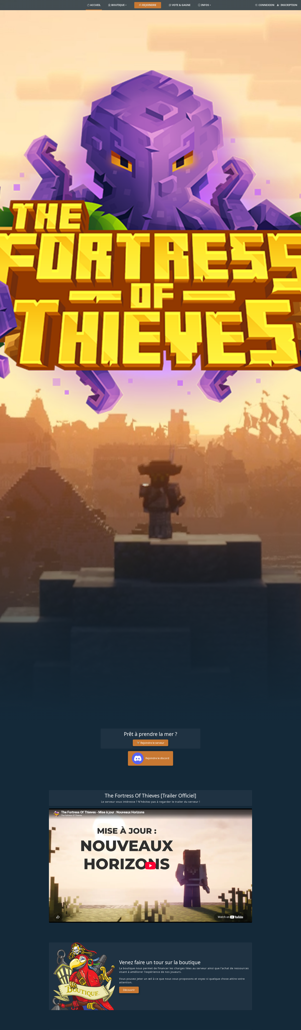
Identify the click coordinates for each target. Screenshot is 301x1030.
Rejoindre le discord (157, 758)
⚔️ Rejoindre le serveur (150, 743)
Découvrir (129, 990)
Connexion (266, 5)
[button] (117, 5)
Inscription (289, 5)
